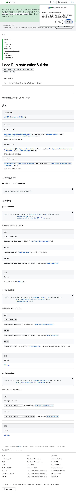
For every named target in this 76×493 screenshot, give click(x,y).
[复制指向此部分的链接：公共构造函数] (17, 178)
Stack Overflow (56, 473)
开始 (68, 22)
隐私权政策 (31, 484)
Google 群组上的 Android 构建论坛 (37, 473)
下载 (3, 465)
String (20, 282)
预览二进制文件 (6, 468)
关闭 (59, 22)
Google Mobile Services (58, 471)
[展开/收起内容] (10, 40)
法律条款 (19, 484)
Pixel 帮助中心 (55, 462)
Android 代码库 (6, 459)
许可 (24, 484)
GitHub (4, 476)
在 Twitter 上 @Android (33, 459)
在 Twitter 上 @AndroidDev (35, 462)
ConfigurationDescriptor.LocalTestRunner (19, 136)
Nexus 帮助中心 (56, 465)
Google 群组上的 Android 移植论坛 (37, 476)
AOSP (3, 34)
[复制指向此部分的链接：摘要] (8, 106)
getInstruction (9, 149)
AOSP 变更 (9, 16)
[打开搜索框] (50, 2)
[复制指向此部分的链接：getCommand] (16, 207)
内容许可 (20, 446)
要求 (3, 462)
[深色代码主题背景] (72, 189)
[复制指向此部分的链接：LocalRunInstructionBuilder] (27, 184)
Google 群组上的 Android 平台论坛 (37, 471)
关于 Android (6, 484)
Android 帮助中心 (56, 459)
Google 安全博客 (32, 468)
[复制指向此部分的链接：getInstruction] (16, 290)
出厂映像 (4, 471)
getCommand (8, 134)
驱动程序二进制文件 (8, 473)
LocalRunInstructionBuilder (14, 117)
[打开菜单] (3, 2)
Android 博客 (30, 465)
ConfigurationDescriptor (22, 134)
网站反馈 (38, 484)
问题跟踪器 (54, 476)
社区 (13, 484)
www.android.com (56, 468)
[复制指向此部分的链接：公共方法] (13, 201)
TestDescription (52, 134)
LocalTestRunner (52, 263)
